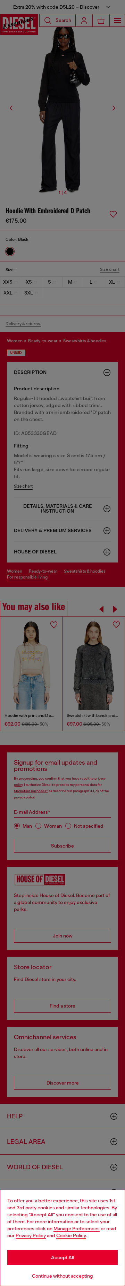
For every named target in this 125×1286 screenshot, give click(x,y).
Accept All (62, 1257)
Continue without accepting (62, 1276)
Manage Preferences (76, 1228)
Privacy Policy (31, 1235)
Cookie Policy (71, 1235)
